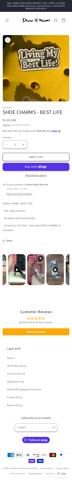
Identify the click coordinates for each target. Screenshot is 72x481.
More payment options (36, 175)
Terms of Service (16, 373)
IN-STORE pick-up (16, 365)
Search (11, 358)
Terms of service (17, 473)
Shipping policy (35, 473)
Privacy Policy (14, 397)
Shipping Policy (15, 381)
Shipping (6, 125)
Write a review (36, 332)
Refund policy (47, 468)
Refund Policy (15, 405)
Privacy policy (62, 468)
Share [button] (9, 240)
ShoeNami (14, 468)
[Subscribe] (53, 427)
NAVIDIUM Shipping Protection (24, 389)
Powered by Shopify (29, 468)
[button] (7, 20)
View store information (19, 193)
